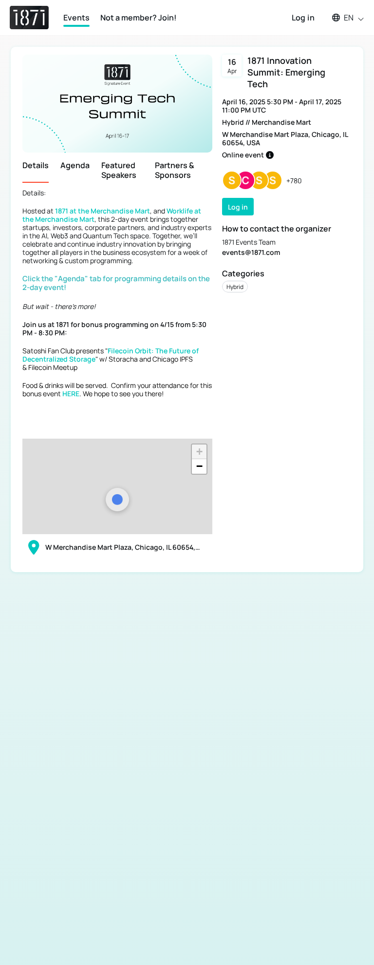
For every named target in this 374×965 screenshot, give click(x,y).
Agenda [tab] (75, 165)
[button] (343, 17)
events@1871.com (251, 252)
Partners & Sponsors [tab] (174, 170)
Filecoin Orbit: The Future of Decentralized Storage (110, 355)
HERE (70, 393)
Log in (303, 17)
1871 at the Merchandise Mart (102, 210)
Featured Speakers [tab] (118, 170)
